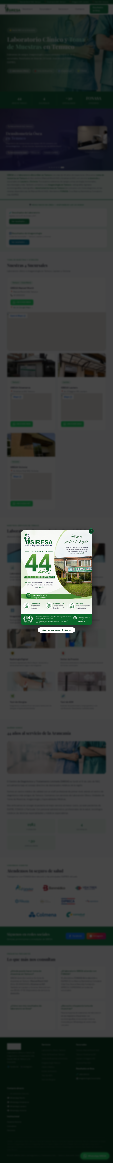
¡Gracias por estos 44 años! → (56, 630)
